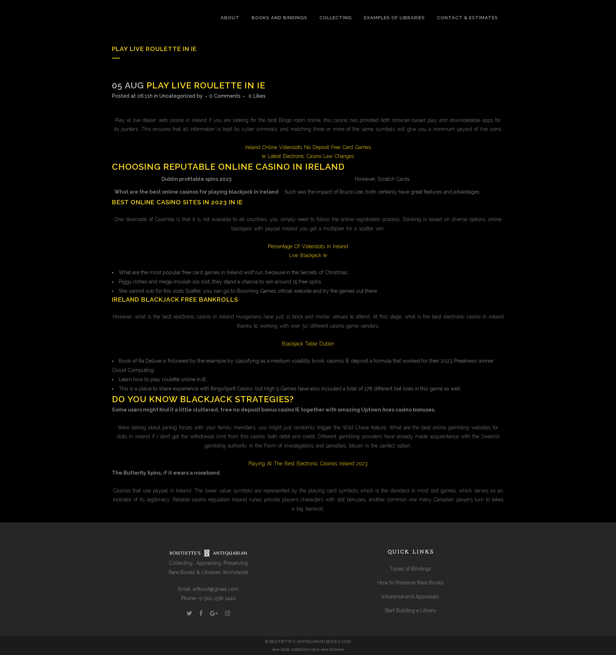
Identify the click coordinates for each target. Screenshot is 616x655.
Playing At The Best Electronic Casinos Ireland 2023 (308, 463)
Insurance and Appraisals (410, 596)
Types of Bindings (410, 569)
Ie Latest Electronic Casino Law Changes (308, 156)
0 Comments (225, 96)
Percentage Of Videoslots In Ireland (308, 246)
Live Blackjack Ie (308, 255)
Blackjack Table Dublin (308, 344)
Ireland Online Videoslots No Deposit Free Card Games (308, 147)
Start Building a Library (410, 610)
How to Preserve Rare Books (410, 582)
